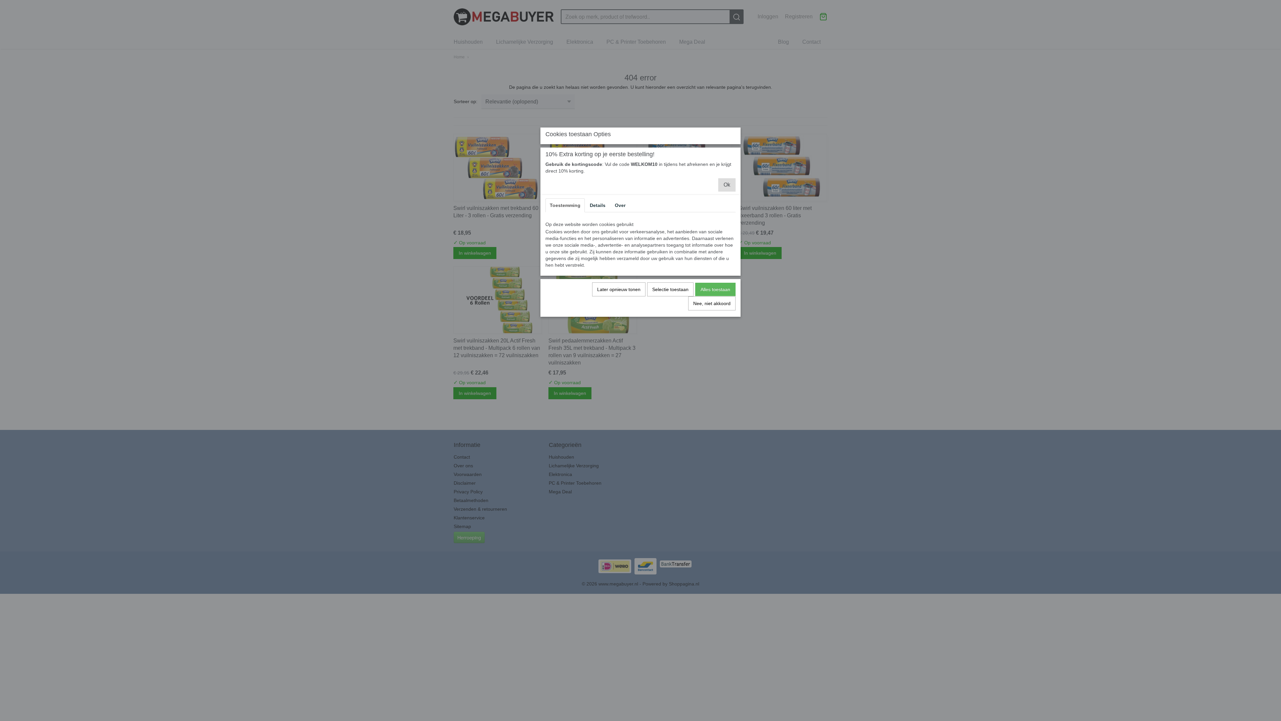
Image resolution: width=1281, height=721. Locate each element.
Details (597, 205)
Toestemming (565, 205)
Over (620, 205)
